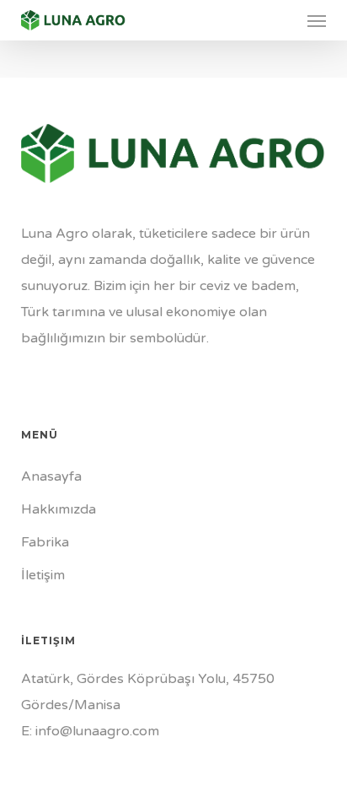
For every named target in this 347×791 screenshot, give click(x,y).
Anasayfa (51, 476)
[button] (316, 20)
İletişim (43, 575)
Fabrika (45, 542)
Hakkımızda (58, 509)
